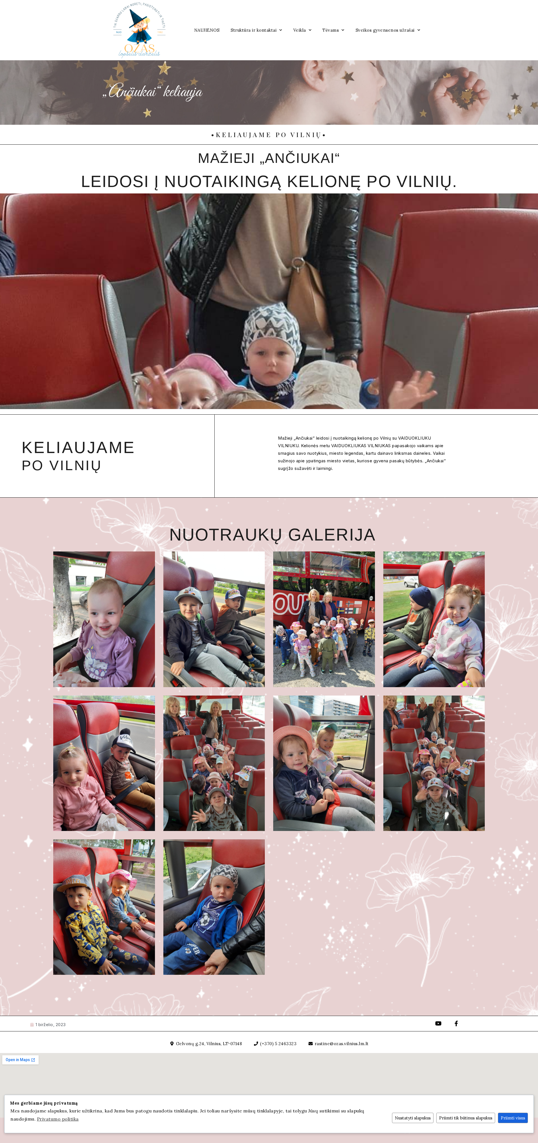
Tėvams (331, 30)
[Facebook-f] (456, 1023)
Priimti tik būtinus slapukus (465, 1118)
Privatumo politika (58, 1119)
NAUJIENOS (207, 30)
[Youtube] (438, 1023)
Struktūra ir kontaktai (254, 30)
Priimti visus (513, 1118)
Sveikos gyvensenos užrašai (385, 30)
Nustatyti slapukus (413, 1118)
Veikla (299, 30)
